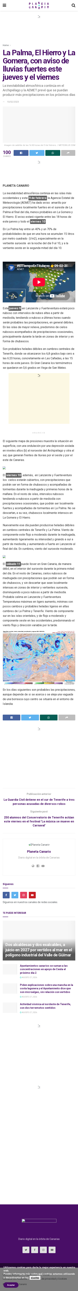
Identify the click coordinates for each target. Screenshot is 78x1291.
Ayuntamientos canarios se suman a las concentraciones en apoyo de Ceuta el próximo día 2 (44, 969)
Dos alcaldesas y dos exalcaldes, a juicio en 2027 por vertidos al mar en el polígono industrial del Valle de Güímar (38, 949)
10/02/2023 (13, 101)
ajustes (35, 1277)
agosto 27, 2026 (29, 977)
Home (6, 45)
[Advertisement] (39, 27)
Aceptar (11, 1285)
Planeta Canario (39, 851)
